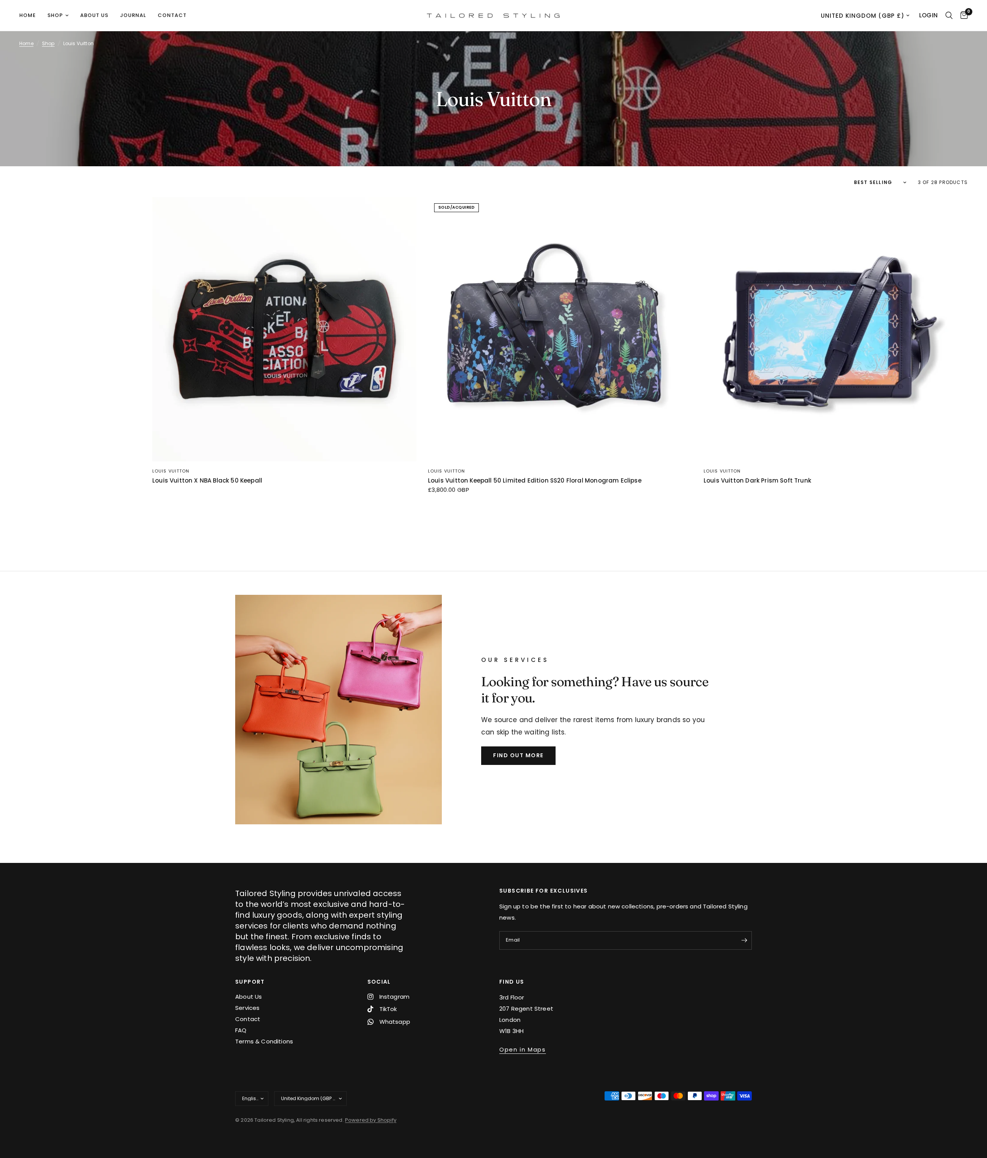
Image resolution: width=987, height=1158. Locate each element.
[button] (518, 755)
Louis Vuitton (170, 471)
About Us (248, 997)
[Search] (949, 15)
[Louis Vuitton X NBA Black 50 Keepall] (284, 329)
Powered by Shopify (370, 1120)
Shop (55, 15)
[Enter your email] (744, 940)
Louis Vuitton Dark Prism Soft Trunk (757, 480)
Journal (133, 15)
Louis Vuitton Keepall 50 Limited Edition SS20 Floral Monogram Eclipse (535, 480)
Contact (172, 15)
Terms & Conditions (264, 1041)
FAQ (241, 1030)
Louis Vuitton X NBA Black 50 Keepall (207, 480)
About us (94, 15)
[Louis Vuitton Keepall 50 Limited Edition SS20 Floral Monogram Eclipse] (560, 329)
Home (27, 15)
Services (247, 1008)
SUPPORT (250, 981)
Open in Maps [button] (522, 1049)
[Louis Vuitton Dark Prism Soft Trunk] (836, 329)
